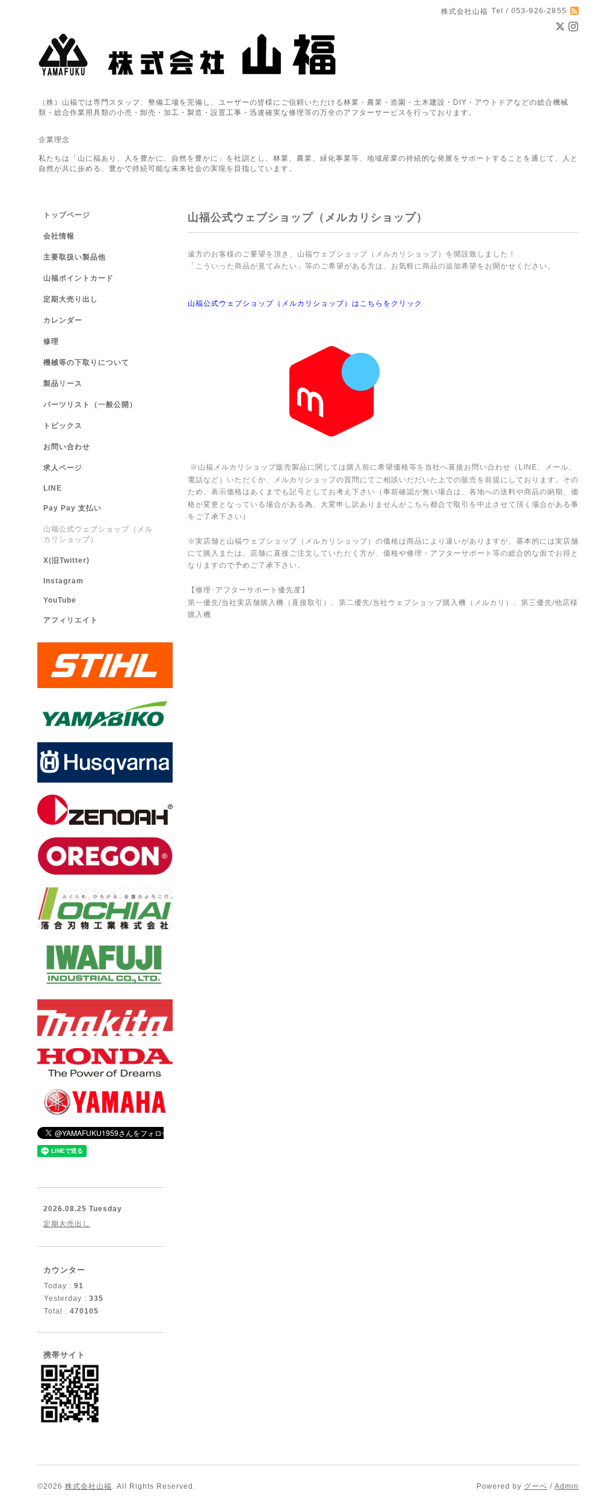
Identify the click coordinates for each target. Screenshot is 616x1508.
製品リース (62, 383)
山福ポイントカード (78, 278)
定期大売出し (66, 1224)
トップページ (66, 215)
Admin (567, 1486)
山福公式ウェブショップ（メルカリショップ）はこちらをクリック (305, 303)
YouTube (59, 600)
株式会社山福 (88, 1486)
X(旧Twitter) (66, 560)
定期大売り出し (70, 299)
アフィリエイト (70, 620)
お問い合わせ (66, 446)
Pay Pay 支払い (72, 508)
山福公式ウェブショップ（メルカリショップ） (98, 534)
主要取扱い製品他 (74, 257)
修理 (51, 341)
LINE (52, 488)
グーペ (535, 1486)
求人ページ (62, 468)
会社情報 (59, 236)
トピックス (62, 425)
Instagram (63, 581)
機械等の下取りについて (86, 362)
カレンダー (62, 320)
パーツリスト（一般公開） (90, 404)
